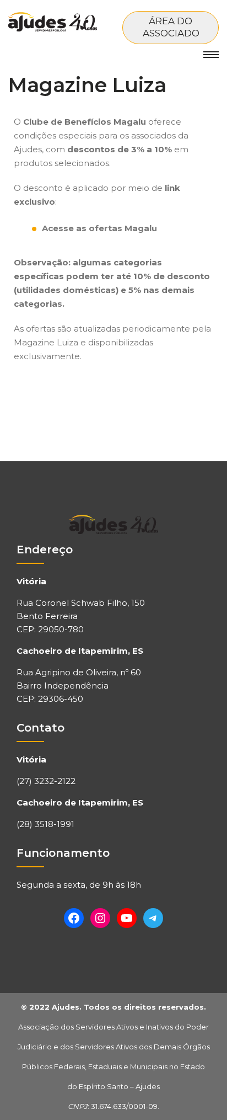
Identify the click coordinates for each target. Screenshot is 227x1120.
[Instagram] (100, 918)
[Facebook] (74, 918)
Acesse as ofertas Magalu (99, 228)
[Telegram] (153, 918)
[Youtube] (127, 918)
